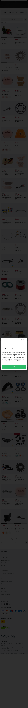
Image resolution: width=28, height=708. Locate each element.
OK (14, 366)
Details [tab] (14, 344)
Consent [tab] (5, 344)
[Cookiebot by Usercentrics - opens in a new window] (20, 340)
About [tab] (22, 344)
